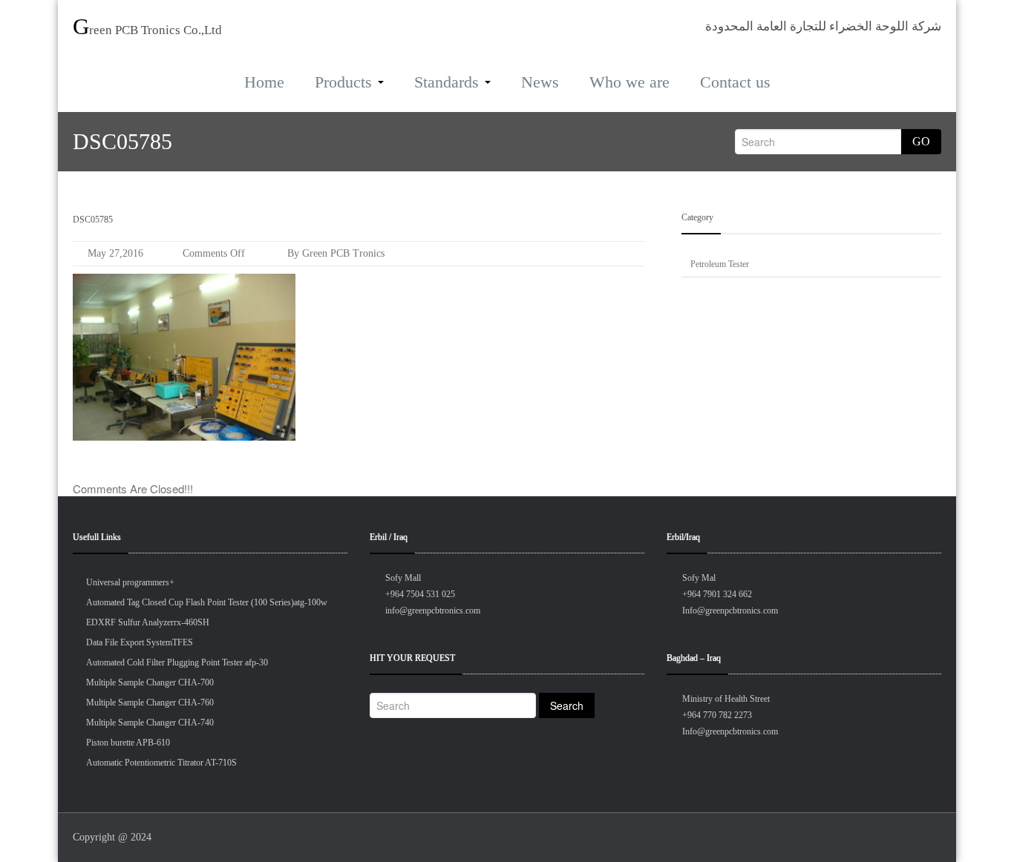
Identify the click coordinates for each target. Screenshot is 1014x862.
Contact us (735, 82)
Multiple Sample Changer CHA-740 (150, 722)
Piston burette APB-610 (128, 742)
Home (264, 82)
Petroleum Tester (719, 264)
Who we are (629, 82)
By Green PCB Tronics (334, 253)
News (540, 82)
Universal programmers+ (130, 582)
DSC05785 (93, 219)
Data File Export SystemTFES (139, 642)
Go (921, 141)
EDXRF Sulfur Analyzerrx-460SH (147, 622)
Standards (446, 82)
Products (343, 82)
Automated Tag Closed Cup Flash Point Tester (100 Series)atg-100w (206, 602)
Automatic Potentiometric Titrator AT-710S (161, 762)
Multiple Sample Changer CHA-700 (150, 682)
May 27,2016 (115, 253)
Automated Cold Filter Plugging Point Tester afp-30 (177, 662)
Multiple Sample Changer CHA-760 (150, 702)
